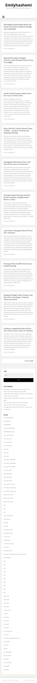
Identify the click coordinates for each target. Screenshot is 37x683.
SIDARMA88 (7, 424)
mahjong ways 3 (8, 550)
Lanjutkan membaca (10, 48)
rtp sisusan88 (7, 662)
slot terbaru (7, 519)
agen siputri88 (8, 473)
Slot (5, 561)
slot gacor (6, 617)
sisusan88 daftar (8, 515)
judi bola (6, 522)
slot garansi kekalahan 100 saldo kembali (15, 554)
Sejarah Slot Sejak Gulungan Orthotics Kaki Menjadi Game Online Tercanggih (18, 60)
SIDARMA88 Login (9, 431)
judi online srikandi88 (9, 459)
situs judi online (8, 480)
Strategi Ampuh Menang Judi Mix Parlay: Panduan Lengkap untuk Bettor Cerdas (17, 197)
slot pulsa (6, 547)
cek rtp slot (7, 536)
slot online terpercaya (10, 487)
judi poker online (8, 529)
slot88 (5, 613)
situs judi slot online (9, 484)
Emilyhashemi (18, 5)
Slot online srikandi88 (10, 463)
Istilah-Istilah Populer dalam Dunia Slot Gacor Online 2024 (17, 94)
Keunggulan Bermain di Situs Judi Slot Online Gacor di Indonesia (17, 163)
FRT (34, 680)
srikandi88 (6, 666)
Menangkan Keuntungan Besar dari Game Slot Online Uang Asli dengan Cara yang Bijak (18, 26)
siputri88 (6, 659)
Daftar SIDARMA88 (9, 428)
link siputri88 (7, 655)
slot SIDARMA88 (8, 417)
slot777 (6, 645)
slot (5, 505)
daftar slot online (8, 494)
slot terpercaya (8, 438)
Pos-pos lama (29, 361)
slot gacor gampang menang (11, 638)
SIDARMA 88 (7, 421)
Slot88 (5, 648)
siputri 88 (6, 596)
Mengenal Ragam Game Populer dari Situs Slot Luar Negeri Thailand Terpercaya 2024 (18, 297)
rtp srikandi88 (7, 652)
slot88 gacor (7, 540)
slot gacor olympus (9, 543)
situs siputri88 (8, 470)
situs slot (6, 449)
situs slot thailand (9, 435)
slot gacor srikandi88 (9, 466)
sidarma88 (6, 641)
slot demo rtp (7, 610)
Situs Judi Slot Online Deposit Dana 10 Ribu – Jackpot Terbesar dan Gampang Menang (18, 130)
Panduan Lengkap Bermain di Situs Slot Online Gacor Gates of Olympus (18, 329)
